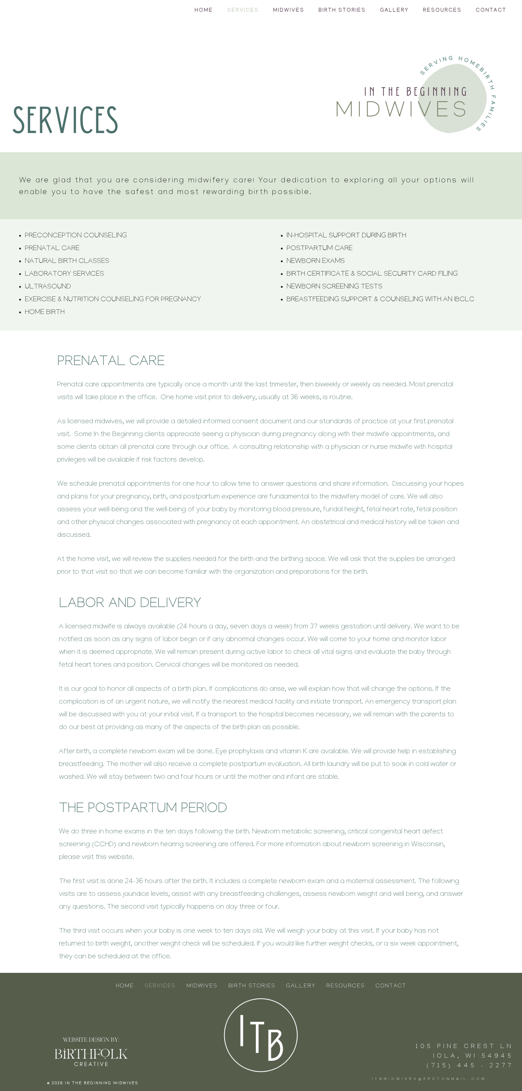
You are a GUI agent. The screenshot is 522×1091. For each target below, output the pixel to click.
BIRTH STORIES (342, 10)
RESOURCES (442, 10)
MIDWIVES (288, 10)
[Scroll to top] (503, 1079)
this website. (115, 858)
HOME (204, 10)
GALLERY (394, 10)
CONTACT (491, 10)
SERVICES (243, 10)
